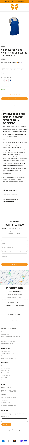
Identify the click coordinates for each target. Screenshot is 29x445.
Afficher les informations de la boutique (13, 181)
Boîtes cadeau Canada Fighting (9, 358)
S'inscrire (6, 424)
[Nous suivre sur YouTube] (16, 430)
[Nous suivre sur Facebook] (2, 430)
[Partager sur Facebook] (7, 185)
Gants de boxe (5, 370)
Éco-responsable (5, 356)
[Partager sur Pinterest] (10, 185)
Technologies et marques (7, 353)
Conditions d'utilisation (7, 343)
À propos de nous (5, 351)
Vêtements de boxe (6, 375)
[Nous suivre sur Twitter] (5, 430)
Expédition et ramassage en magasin (10, 336)
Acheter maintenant (14, 98)
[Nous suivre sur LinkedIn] (23, 430)
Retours (3, 339)
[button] (14, 62)
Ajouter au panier (14, 94)
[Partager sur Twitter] (8, 185)
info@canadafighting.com (16, 233)
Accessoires (4, 377)
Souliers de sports (5, 368)
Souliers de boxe (5, 365)
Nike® (3, 46)
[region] (14, 314)
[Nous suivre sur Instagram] (9, 430)
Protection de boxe (6, 372)
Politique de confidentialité (8, 341)
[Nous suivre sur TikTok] (19, 430)
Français (14, 434)
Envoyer (14, 264)
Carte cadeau (4, 379)
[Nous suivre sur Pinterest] (12, 430)
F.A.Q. (2, 331)
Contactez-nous (5, 334)
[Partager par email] (12, 185)
